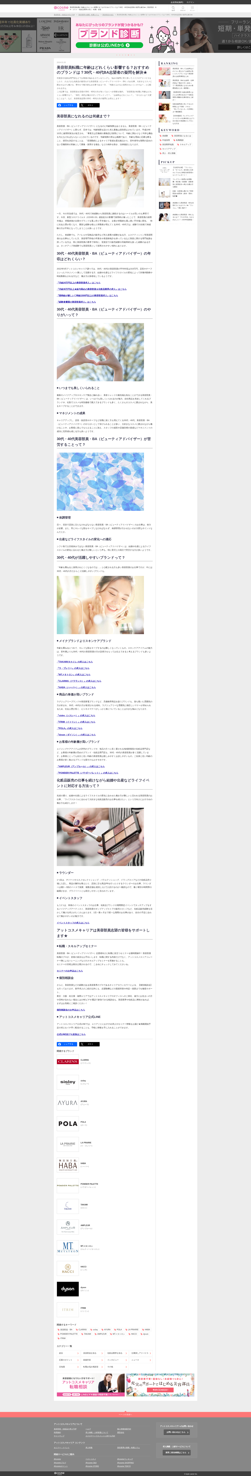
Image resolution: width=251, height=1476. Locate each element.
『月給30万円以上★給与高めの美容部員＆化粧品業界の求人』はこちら (92, 289)
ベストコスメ (91, 1459)
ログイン (190, 2)
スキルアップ (185, 144)
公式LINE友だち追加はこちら (71, 1034)
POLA (119, 1330)
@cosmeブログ (60, 1463)
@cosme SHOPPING (125, 1463)
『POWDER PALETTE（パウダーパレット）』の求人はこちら (87, 773)
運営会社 (120, 1432)
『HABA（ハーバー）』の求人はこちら (76, 687)
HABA (147, 1330)
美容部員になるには (182, 136)
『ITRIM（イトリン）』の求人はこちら (76, 722)
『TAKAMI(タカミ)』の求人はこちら (75, 661)
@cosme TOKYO (124, 1466)
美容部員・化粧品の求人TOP (65, 1429)
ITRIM (63, 1338)
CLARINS (83, 1330)
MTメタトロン (119, 1334)
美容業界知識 (168, 144)
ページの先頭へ (125, 1415)
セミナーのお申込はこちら (70, 971)
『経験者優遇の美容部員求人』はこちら (76, 302)
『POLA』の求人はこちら (70, 728)
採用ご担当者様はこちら (176, 1452)
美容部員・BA (66, 1330)
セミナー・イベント (62, 1448)
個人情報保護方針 (124, 1429)
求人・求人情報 (168, 153)
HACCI (134, 1334)
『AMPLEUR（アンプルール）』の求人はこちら (81, 766)
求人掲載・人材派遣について (97, 1432)
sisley (95, 1330)
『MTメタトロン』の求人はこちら (73, 674)
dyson (145, 1334)
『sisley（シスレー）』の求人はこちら (76, 715)
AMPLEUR (101, 1334)
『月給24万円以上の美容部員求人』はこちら (79, 282)
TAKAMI (87, 1334)
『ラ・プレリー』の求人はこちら (73, 668)
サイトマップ (59, 1436)
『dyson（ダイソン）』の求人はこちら (76, 734)
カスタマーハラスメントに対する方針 (100, 1436)
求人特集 (89, 1448)
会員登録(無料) (177, 2)
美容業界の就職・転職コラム (128, 1448)
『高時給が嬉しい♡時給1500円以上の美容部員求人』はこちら (87, 295)
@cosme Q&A (91, 1463)
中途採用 (166, 140)
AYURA (107, 1330)
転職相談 (180, 140)
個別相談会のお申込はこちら (71, 1010)
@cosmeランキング (125, 1459)
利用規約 (57, 1432)
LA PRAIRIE (133, 1330)
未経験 (165, 136)
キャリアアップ (168, 149)
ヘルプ (88, 1429)
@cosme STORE (92, 1466)
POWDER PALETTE (69, 1334)
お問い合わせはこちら (176, 1432)
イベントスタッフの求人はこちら (73, 922)
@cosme (57, 1459)
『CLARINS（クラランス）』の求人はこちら (79, 681)
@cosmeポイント (61, 1466)
